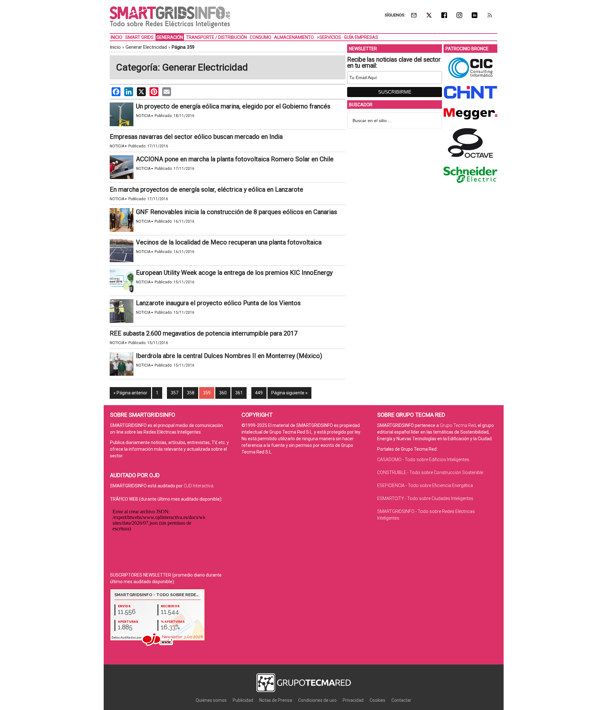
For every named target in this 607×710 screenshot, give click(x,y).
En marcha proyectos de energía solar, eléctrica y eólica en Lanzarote (206, 189)
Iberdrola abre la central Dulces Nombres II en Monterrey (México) (229, 356)
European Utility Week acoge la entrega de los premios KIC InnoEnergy (234, 272)
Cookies (377, 700)
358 (190, 392)
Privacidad (353, 700)
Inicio (115, 47)
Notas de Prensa (275, 700)
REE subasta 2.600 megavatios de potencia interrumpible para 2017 (203, 333)
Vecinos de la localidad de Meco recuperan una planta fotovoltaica (229, 242)
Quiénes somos (211, 700)
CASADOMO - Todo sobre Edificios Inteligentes (423, 459)
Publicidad (243, 700)
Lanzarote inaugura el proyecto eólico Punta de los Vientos (218, 303)
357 (174, 392)
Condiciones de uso (317, 700)
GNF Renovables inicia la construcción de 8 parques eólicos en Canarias (236, 212)
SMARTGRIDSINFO (170, 17)
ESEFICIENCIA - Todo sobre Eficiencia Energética (425, 485)
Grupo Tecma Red (458, 425)
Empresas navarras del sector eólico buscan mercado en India (196, 136)
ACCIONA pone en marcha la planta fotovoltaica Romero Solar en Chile (235, 159)
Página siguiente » (289, 392)
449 (259, 392)
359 (207, 392)
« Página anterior (130, 392)
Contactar (401, 700)
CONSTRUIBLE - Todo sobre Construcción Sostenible (430, 472)
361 (239, 392)
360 (223, 392)
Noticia (143, 116)
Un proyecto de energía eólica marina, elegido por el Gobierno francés (233, 106)
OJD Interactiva (198, 485)
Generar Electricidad (146, 47)
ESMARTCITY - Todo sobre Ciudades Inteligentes (425, 498)
